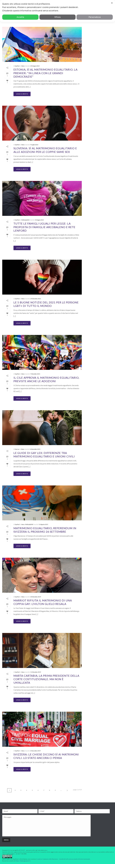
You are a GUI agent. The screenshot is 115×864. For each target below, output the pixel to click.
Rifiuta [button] (57, 17)
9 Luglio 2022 (34, 144)
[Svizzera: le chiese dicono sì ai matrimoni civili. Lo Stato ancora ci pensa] (42, 729)
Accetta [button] (20, 17)
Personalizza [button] (95, 17)
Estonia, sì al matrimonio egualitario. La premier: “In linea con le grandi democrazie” (45, 73)
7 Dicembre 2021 (35, 374)
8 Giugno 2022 (39, 220)
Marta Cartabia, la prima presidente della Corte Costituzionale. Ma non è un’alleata (46, 679)
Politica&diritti (25, 220)
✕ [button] (112, 3)
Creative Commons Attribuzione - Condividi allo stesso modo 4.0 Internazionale (63, 859)
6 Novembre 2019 (35, 751)
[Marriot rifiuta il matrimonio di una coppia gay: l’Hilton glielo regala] (42, 575)
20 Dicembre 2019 (35, 597)
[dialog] (57, 11)
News (23, 66)
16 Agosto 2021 (43, 524)
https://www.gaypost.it (22, 861)
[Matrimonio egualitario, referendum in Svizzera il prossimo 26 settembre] (42, 502)
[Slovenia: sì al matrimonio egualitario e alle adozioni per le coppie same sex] (42, 123)
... (61, 790)
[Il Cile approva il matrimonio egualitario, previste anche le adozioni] (42, 352)
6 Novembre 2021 (35, 449)
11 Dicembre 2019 (35, 672)
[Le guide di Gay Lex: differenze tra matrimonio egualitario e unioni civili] (42, 427)
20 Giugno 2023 (35, 66)
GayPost (17, 66)
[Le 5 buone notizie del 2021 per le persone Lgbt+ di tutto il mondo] (42, 277)
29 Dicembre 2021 (35, 298)
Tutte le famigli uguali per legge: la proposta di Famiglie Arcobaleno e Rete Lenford (44, 227)
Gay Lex (17, 449)
